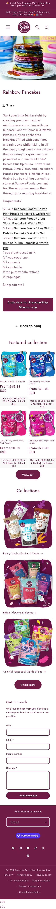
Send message (28, 795)
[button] (8, 27)
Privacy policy (43, 875)
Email (10, 739)
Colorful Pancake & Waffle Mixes (22, 671)
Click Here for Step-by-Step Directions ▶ (28, 304)
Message (11, 768)
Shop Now (28, 684)
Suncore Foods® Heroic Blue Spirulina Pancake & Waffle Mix (26, 242)
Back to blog (30, 326)
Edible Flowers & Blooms (18, 612)
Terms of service (19, 880)
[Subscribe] (45, 822)
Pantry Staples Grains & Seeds (21, 553)
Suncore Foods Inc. (26, 870)
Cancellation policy (29, 892)
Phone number (14, 754)
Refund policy (24, 875)
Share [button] (10, 105)
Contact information (30, 886)
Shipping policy (41, 880)
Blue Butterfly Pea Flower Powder (39, 382)
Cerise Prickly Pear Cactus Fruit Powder (11, 442)
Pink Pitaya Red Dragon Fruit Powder (41, 442)
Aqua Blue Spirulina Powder (12, 381)
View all (28, 474)
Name (9, 725)
